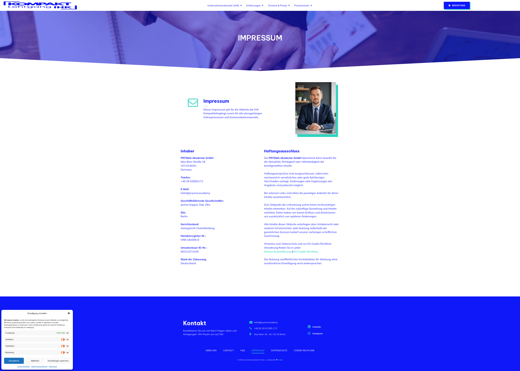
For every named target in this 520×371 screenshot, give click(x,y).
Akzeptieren (14, 361)
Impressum (53, 366)
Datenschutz (279, 350)
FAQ (242, 350)
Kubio (280, 360)
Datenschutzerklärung (39, 366)
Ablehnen (35, 361)
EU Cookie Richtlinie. (305, 251)
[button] (68, 313)
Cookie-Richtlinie (23, 366)
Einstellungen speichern (58, 361)
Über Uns (211, 350)
